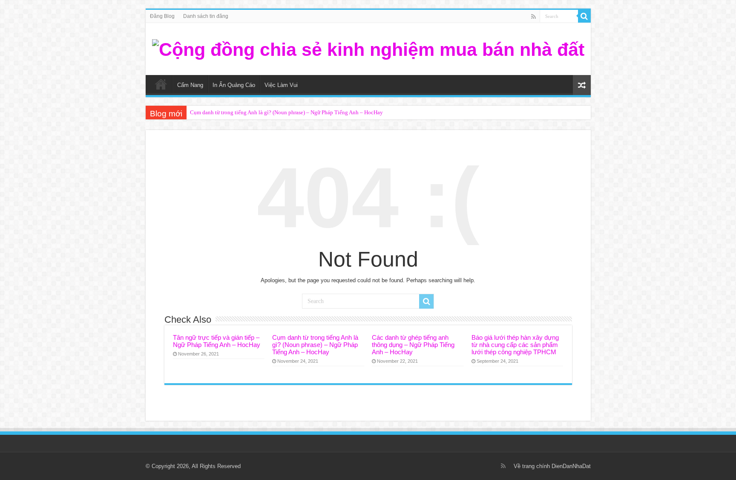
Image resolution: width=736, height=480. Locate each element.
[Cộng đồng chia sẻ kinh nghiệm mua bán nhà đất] (368, 48)
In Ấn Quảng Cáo (234, 85)
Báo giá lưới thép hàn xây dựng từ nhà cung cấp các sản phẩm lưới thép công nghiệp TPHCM (515, 345)
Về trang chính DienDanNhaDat (552, 466)
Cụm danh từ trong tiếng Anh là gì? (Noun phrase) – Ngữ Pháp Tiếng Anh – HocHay (286, 112)
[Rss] (533, 17)
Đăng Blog (162, 16)
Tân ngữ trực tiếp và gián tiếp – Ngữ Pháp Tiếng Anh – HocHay (216, 341)
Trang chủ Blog (161, 84)
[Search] (584, 16)
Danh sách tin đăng (205, 16)
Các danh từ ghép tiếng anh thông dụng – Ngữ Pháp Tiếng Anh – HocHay (413, 345)
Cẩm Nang (190, 85)
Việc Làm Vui (281, 85)
